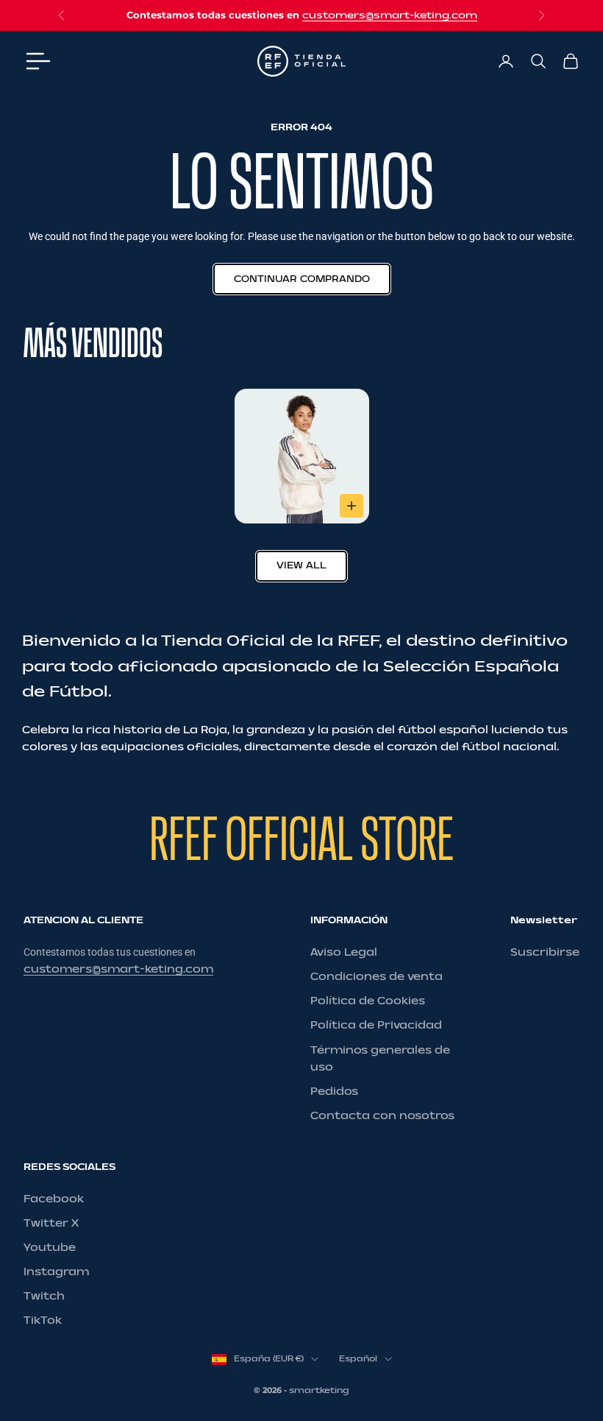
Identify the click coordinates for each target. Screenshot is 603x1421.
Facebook (54, 1199)
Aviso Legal (343, 952)
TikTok (43, 1320)
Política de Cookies (367, 1001)
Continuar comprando (302, 279)
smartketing (319, 1390)
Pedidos (334, 1091)
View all (301, 565)
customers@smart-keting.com (389, 15)
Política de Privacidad (376, 1025)
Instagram (56, 1272)
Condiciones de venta (376, 976)
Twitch (44, 1296)
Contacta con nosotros (382, 1116)
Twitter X (51, 1223)
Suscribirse (544, 952)
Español (358, 1359)
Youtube (50, 1247)
